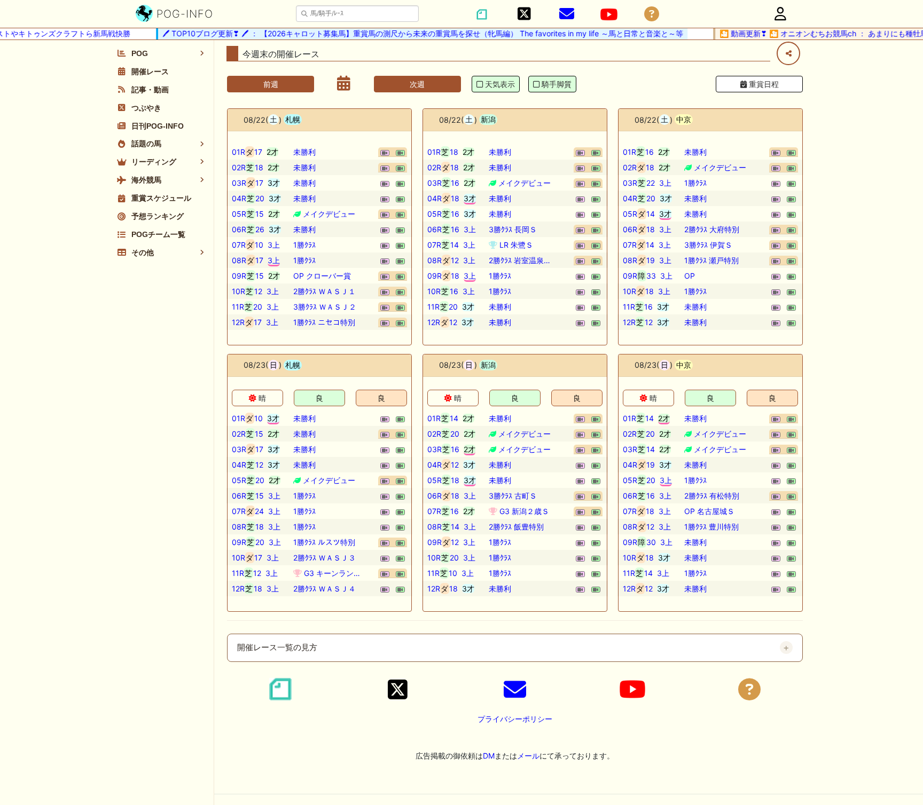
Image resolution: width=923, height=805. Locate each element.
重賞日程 (763, 84)
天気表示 (500, 84)
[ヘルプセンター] (651, 14)
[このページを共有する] (788, 53)
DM (489, 755)
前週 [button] (270, 84)
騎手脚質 (557, 84)
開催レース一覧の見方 (277, 647)
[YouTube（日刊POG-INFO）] (608, 14)
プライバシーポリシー (515, 718)
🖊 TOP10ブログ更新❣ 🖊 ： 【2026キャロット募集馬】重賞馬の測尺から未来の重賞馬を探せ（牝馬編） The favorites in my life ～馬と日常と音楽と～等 (415, 33)
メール (528, 755)
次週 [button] (417, 84)
